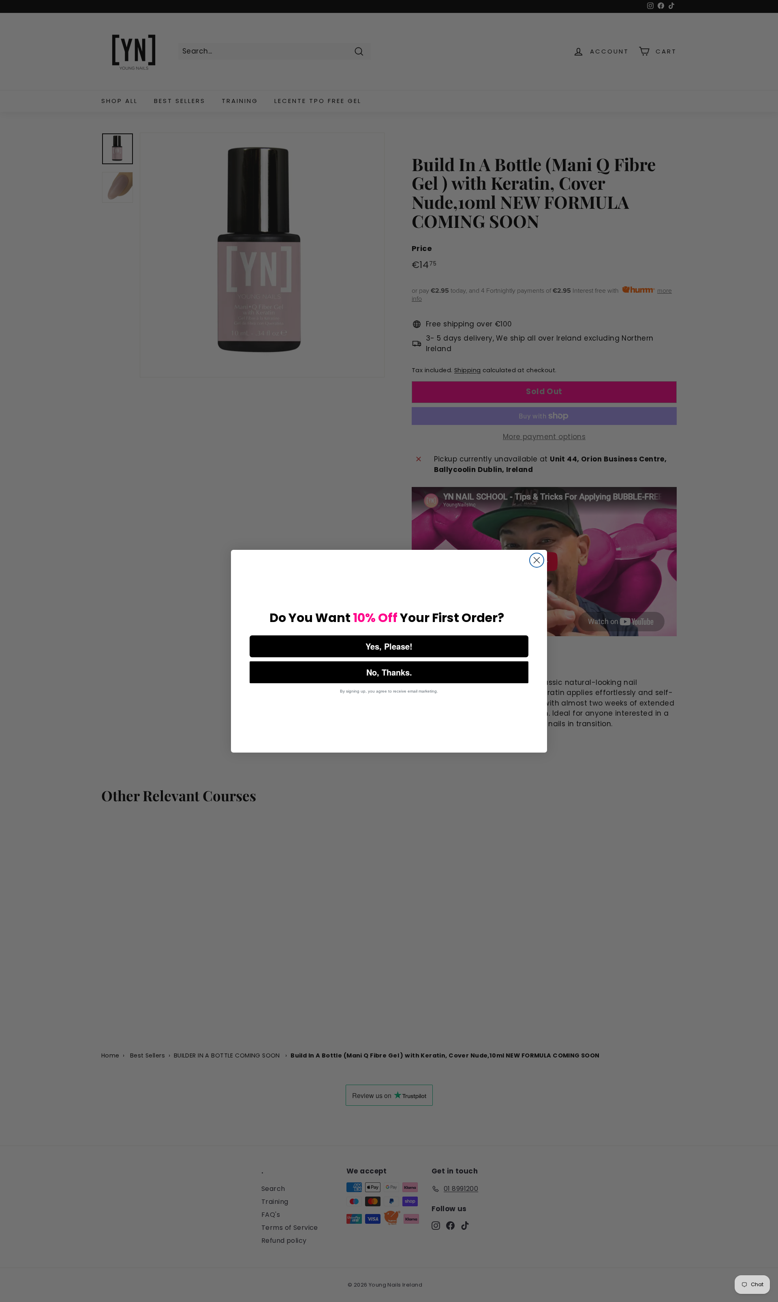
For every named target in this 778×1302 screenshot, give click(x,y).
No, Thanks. (389, 672)
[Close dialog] (537, 560)
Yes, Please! (389, 646)
